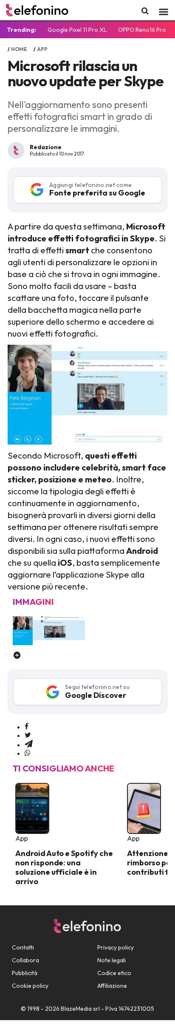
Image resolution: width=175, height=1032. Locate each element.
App (42, 49)
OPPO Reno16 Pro (142, 30)
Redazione (46, 147)
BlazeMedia (76, 1008)
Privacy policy (115, 947)
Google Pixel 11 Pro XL (77, 30)
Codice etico (114, 973)
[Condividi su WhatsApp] (28, 753)
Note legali (111, 960)
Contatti (23, 947)
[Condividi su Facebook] (26, 727)
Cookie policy (30, 985)
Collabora (25, 960)
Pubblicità (24, 973)
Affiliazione (112, 985)
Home (19, 49)
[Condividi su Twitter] (28, 735)
